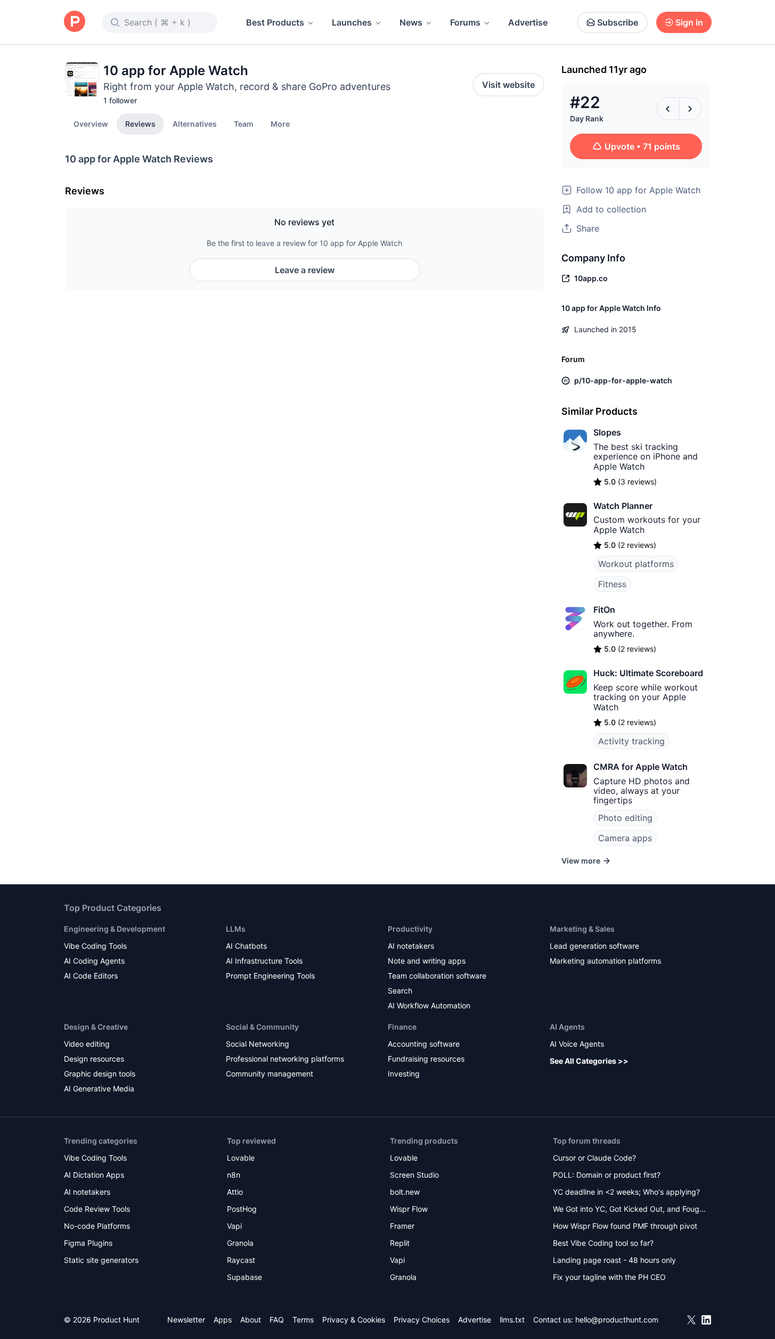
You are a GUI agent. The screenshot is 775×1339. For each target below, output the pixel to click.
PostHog (242, 1208)
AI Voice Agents (577, 1043)
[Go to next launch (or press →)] (690, 108)
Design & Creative (96, 1026)
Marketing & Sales (582, 928)
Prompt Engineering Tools (270, 975)
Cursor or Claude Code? (594, 1157)
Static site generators (101, 1259)
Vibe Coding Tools (95, 945)
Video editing (87, 1043)
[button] (280, 123)
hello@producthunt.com (616, 1319)
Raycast (241, 1259)
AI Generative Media (99, 1088)
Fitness (612, 584)
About (250, 1319)
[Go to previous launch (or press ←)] (668, 108)
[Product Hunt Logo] (74, 22)
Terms (303, 1319)
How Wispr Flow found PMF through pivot (625, 1225)
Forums (465, 22)
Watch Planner (622, 505)
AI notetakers (411, 945)
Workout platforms (636, 563)
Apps (223, 1319)
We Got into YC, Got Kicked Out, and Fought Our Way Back (629, 1209)
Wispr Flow (409, 1208)
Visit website (508, 84)
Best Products (275, 22)
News (410, 22)
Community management (269, 1073)
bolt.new (405, 1191)
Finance (402, 1026)
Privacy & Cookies (353, 1319)
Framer (402, 1225)
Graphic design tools (99, 1073)
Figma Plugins (88, 1242)
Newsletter (186, 1319)
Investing (404, 1073)
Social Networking (257, 1043)
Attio (235, 1191)
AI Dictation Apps (94, 1174)
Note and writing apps (427, 960)
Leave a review (305, 270)
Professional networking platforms (285, 1058)
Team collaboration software (437, 975)
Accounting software (424, 1043)
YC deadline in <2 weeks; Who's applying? (626, 1191)
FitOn (604, 609)
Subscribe (617, 22)
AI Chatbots (246, 945)
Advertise (528, 22)
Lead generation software (594, 945)
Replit (400, 1242)
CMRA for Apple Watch (640, 766)
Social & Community (262, 1026)
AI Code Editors (91, 975)
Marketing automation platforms (605, 960)
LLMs (236, 928)
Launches (352, 22)
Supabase (244, 1277)
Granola (240, 1242)
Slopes (607, 432)
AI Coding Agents (94, 960)
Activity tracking (631, 741)
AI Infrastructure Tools (264, 960)
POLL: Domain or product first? (606, 1174)
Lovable (241, 1157)
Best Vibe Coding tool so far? (603, 1242)
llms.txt (512, 1319)
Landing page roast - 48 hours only (614, 1259)
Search (400, 990)
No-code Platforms (97, 1225)
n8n (233, 1174)
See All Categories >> (589, 1060)
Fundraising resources (426, 1058)
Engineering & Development (114, 928)
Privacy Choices (422, 1319)
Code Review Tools (97, 1208)
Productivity (410, 928)
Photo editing (625, 817)
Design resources (94, 1058)
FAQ (277, 1319)
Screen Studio (414, 1174)
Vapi (234, 1225)
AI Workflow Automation (429, 1005)
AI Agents (567, 1026)
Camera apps (625, 838)
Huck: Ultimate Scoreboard (648, 673)
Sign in (689, 22)
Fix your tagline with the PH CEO (609, 1277)
